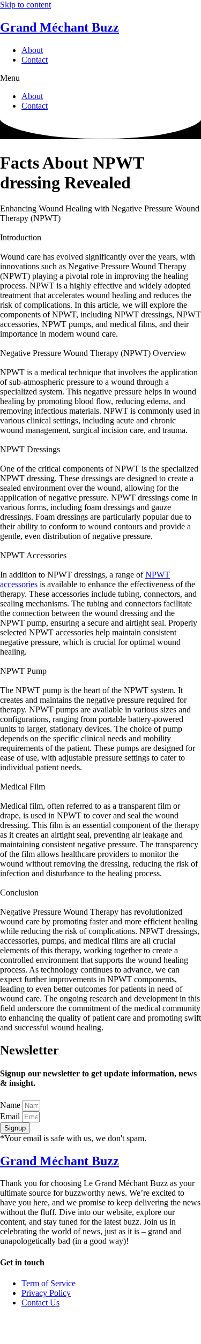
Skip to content (25, 4)
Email (11, 1116)
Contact (34, 59)
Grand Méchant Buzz (59, 27)
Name (11, 1105)
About (32, 50)
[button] (100, 78)
